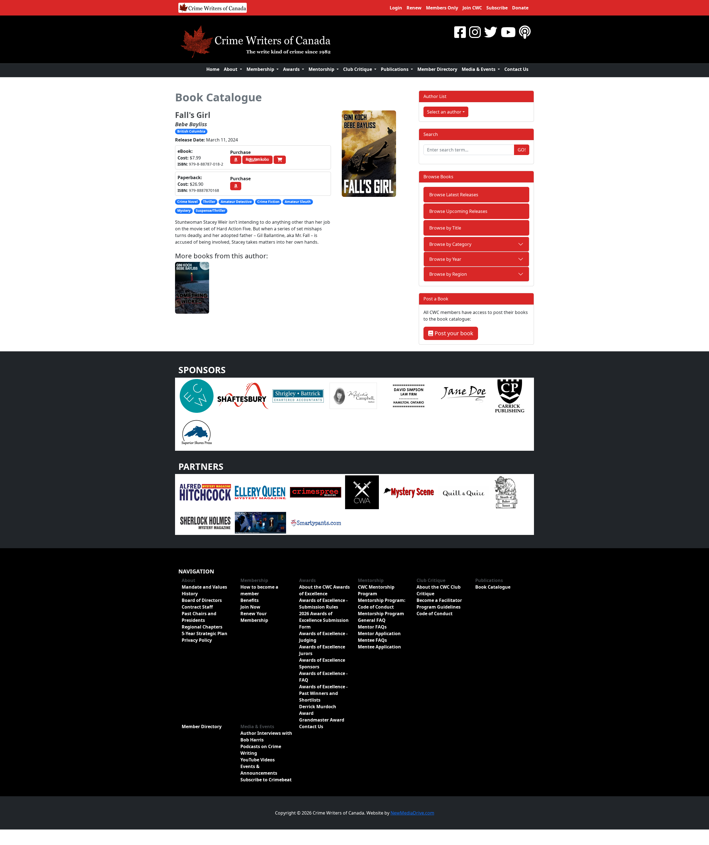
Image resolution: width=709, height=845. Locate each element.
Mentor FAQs (372, 627)
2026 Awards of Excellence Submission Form (324, 620)
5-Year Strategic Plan (204, 633)
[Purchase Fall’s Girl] (235, 160)
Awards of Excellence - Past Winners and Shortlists (323, 693)
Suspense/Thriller (210, 210)
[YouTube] (508, 32)
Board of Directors (202, 600)
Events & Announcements (258, 769)
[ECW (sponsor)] (196, 395)
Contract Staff (197, 607)
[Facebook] (460, 32)
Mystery (184, 210)
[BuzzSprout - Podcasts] (525, 32)
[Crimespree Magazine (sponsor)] (316, 492)
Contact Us (516, 69)
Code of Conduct (435, 613)
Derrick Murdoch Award (317, 710)
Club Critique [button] (358, 69)
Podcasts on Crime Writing (260, 749)
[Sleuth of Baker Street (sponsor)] (505, 492)
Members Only (442, 8)
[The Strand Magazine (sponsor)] (260, 522)
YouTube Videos (257, 760)
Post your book (453, 333)
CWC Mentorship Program (376, 590)
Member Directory (437, 69)
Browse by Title (445, 228)
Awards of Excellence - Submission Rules (323, 603)
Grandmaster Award (321, 720)
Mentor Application (379, 633)
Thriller (209, 201)
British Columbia (191, 131)
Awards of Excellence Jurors (322, 650)
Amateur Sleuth (298, 201)
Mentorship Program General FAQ (381, 616)
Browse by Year (445, 259)
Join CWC (472, 8)
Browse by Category (450, 244)
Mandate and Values (204, 587)
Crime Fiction (268, 201)
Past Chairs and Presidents (199, 616)
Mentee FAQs (372, 640)
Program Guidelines (439, 607)
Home (212, 69)
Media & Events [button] (479, 69)
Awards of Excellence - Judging (323, 636)
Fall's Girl (192, 115)
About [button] (231, 69)
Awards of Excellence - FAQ (323, 676)
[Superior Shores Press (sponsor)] (196, 432)
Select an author (444, 112)
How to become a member (259, 590)
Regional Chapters (202, 627)
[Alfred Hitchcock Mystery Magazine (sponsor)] (205, 492)
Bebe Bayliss (191, 124)
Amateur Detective (236, 201)
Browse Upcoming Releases (458, 211)
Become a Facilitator (439, 600)
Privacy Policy (197, 640)
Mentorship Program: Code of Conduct (381, 603)
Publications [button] (395, 69)
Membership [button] (260, 69)
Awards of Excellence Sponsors (322, 663)
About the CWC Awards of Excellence (324, 590)
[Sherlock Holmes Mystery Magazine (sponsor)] (205, 522)
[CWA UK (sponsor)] (362, 492)
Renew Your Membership (254, 616)
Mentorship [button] (322, 69)
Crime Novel (187, 201)
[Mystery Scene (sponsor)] (408, 492)
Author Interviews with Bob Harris (266, 736)
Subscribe (497, 8)
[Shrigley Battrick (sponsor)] (298, 395)
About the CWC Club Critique (439, 590)
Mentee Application (379, 647)
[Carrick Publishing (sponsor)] (510, 395)
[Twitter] (490, 32)
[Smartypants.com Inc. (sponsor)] (316, 522)
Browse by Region (448, 274)
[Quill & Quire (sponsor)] (463, 492)
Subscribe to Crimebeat (266, 780)
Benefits (249, 600)
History (190, 594)
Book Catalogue (218, 97)
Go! (522, 150)
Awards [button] (292, 69)
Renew (414, 8)
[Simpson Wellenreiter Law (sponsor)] (408, 395)
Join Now (250, 607)
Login (396, 8)
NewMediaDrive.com (412, 813)
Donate (520, 8)
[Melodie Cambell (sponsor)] (353, 395)
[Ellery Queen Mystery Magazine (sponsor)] (260, 492)
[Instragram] (475, 32)
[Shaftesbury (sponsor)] (243, 395)
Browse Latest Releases (453, 195)
